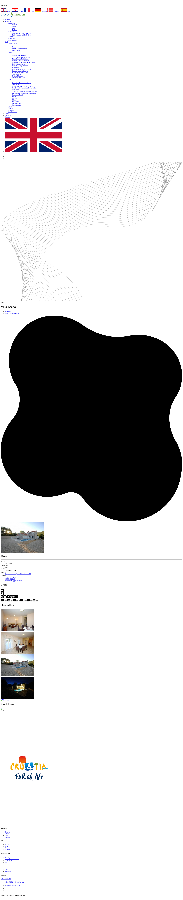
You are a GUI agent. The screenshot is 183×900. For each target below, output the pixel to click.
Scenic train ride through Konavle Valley (24, 91)
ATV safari (15, 89)
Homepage (8, 311)
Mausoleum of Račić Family (20, 59)
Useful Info (11, 38)
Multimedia (8, 115)
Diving (14, 100)
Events (7, 113)
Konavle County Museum (20, 66)
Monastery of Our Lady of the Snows (23, 62)
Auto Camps (16, 50)
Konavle (14, 25)
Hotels (14, 47)
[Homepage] (13, 16)
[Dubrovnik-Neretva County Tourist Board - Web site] (29, 824)
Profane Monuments (18, 76)
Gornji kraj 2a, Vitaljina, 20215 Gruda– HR (18, 574)
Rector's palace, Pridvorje (20, 71)
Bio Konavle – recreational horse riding (24, 93)
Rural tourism (12, 112)
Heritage (11, 31)
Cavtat (14, 26)
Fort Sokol (15, 67)
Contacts (7, 117)
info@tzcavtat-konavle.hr (12, 885)
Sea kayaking (16, 101)
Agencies (11, 110)
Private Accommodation (19, 48)
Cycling (14, 98)
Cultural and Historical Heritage (21, 33)
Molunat (14, 30)
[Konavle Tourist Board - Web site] (91, 748)
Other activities (16, 105)
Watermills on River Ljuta (20, 72)
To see (10, 52)
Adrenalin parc (16, 103)
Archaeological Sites (18, 78)
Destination (8, 21)
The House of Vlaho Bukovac (21, 57)
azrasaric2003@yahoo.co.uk (13, 581)
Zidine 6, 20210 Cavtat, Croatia (14, 882)
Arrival (10, 36)
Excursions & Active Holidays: (21, 83)
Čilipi (14, 28)
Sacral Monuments (17, 74)
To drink (11, 108)
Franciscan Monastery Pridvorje (21, 69)
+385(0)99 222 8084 (11, 579)
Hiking (14, 96)
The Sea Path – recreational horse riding (24, 88)
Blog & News (12, 40)
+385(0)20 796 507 (10, 577)
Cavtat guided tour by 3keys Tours (22, 86)
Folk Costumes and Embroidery (21, 35)
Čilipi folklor (16, 84)
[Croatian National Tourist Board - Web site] (29, 786)
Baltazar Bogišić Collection (20, 60)
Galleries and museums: (19, 55)
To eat (10, 107)
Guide (6, 42)
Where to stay (12, 43)
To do (10, 79)
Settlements (11, 23)
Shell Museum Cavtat (18, 64)
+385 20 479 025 (6, 879)
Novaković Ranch (17, 95)
